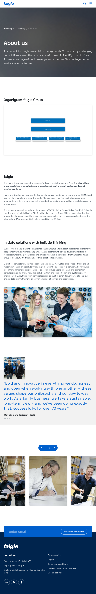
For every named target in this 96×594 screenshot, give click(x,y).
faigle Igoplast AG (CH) (14, 566)
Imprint (51, 560)
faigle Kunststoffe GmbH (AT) (17, 561)
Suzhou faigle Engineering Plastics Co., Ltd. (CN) (24, 571)
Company (21, 29)
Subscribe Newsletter (74, 532)
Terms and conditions (58, 564)
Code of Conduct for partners (62, 568)
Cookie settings (55, 573)
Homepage (9, 29)
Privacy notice (54, 555)
